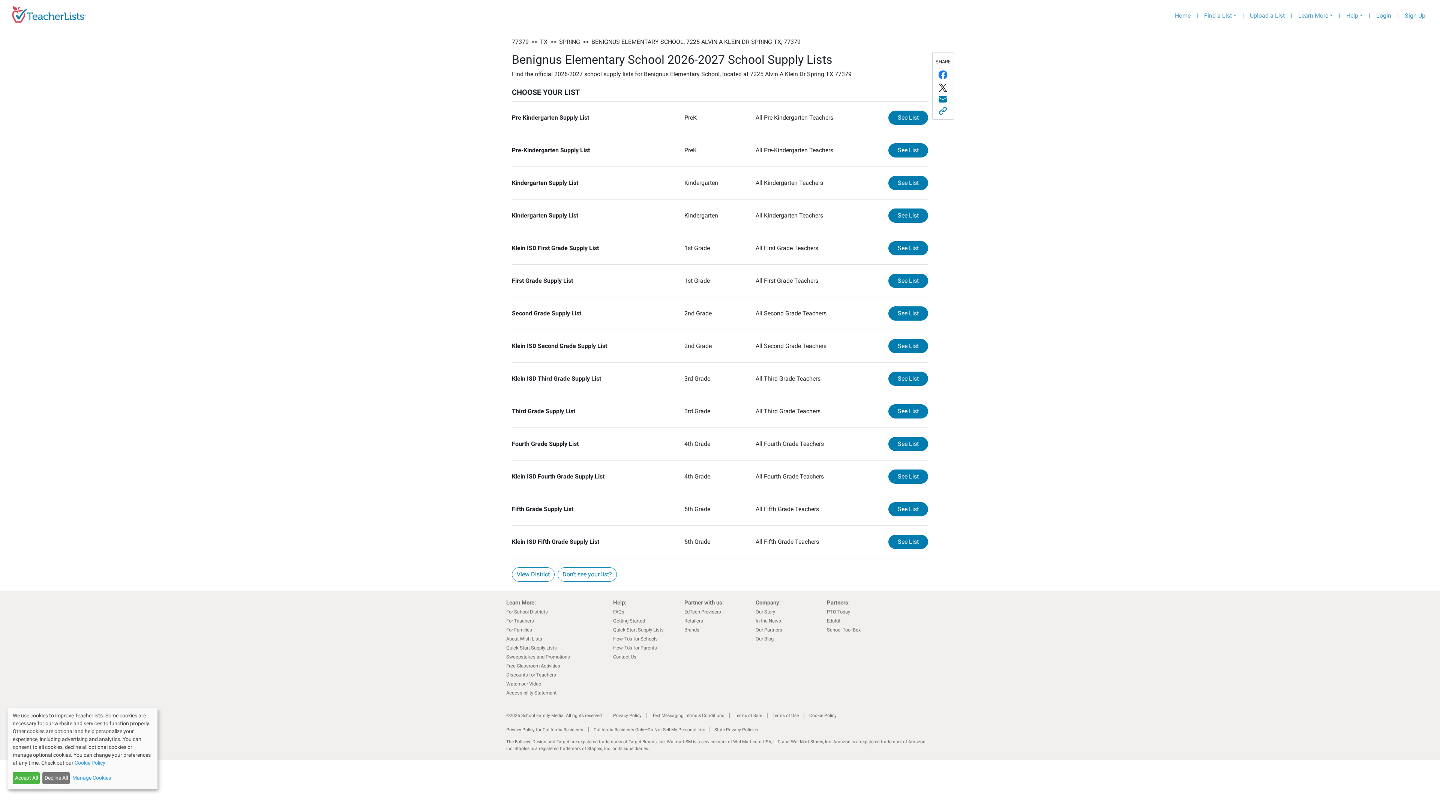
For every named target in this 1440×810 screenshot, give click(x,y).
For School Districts (527, 612)
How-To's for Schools (635, 639)
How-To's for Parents (635, 648)
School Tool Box (844, 630)
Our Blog (765, 639)
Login (1383, 15)
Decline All (56, 778)
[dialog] (83, 748)
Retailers (693, 621)
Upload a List (1267, 15)
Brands (691, 630)
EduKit (833, 621)
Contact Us (624, 657)
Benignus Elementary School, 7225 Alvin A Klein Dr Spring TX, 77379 (696, 41)
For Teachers (520, 621)
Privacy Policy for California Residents (544, 729)
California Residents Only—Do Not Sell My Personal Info (649, 729)
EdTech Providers (702, 612)
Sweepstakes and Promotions (538, 657)
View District (533, 574)
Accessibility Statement (531, 693)
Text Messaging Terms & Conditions (688, 715)
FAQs (618, 612)
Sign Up (1415, 15)
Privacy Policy (627, 715)
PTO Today (838, 612)
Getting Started (629, 621)
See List (913, 117)
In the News (768, 621)
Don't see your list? (587, 574)
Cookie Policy (823, 715)
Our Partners (769, 630)
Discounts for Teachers (531, 675)
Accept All (26, 778)
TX (544, 41)
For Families (519, 630)
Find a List (1218, 15)
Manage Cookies (91, 778)
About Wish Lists (524, 639)
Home (1183, 15)
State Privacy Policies (736, 729)
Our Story (765, 612)
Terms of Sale (748, 715)
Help (1352, 15)
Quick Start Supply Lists (531, 648)
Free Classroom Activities (533, 666)
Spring (569, 41)
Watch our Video (523, 684)
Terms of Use (785, 715)
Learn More (1313, 15)
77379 (520, 41)
